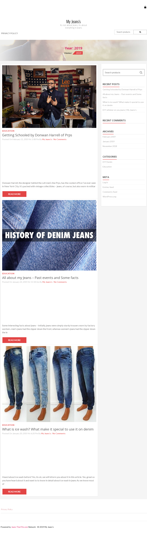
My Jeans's (47, 139)
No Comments (60, 139)
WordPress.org (109, 196)
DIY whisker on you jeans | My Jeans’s (120, 110)
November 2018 (110, 146)
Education (107, 166)
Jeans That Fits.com (19, 527)
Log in (105, 182)
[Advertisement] (49, 161)
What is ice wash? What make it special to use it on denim (48, 429)
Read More (14, 194)
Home (67, 53)
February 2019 (109, 136)
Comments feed (110, 192)
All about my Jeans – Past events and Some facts (40, 277)
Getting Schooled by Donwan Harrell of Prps (37, 135)
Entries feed (108, 187)
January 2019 (109, 141)
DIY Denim (107, 162)
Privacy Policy (9, 33)
